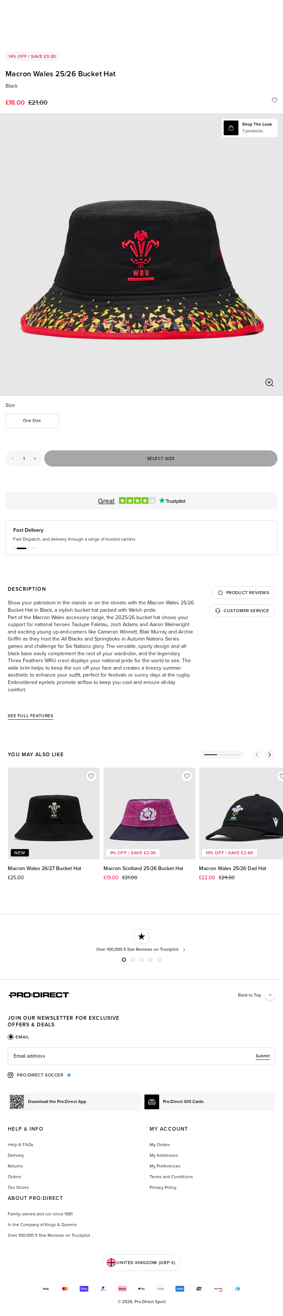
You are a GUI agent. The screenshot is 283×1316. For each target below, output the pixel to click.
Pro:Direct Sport (150, 1301)
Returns (15, 1166)
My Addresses (164, 1155)
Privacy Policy (163, 1187)
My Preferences (165, 1166)
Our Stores (18, 1187)
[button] (14, 548)
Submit (263, 1056)
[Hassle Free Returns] (141, 941)
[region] (141, 254)
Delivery (16, 1155)
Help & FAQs (21, 1144)
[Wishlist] (274, 100)
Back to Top (249, 995)
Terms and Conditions (171, 1176)
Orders (14, 1176)
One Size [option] (32, 420)
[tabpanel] (141, 1056)
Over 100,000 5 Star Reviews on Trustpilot (49, 1235)
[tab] (18, 1037)
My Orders (160, 1144)
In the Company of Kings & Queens (42, 1224)
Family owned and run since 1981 (40, 1214)
